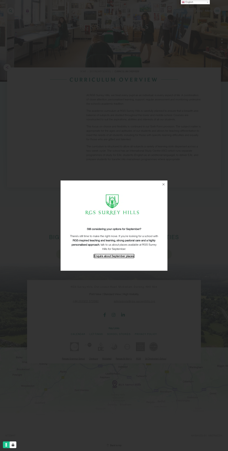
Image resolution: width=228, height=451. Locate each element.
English (189, 2)
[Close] (163, 184)
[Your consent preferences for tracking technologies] (13, 444)
